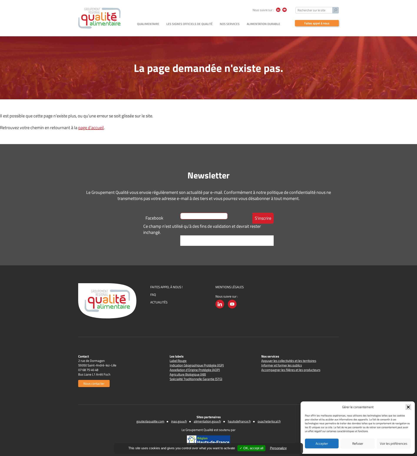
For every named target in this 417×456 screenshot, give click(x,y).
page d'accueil (91, 127)
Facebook (154, 218)
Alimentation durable (263, 24)
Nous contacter (93, 383)
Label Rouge (178, 360)
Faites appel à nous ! (166, 287)
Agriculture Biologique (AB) (188, 374)
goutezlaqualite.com (150, 421)
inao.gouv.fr (179, 421)
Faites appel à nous (316, 23)
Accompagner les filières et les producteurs (290, 369)
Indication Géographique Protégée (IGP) (197, 365)
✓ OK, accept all (251, 448)
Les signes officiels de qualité (189, 24)
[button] (408, 407)
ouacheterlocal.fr (269, 421)
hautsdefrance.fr (239, 421)
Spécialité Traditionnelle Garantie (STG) (196, 378)
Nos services (230, 24)
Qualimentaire (148, 24)
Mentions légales (229, 287)
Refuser (357, 443)
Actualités (158, 302)
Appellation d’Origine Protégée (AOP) (195, 369)
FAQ (153, 294)
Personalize (278, 448)
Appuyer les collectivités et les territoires (288, 360)
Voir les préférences (393, 443)
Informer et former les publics (281, 365)
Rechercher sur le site (311, 10)
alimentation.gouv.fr (207, 421)
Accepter (322, 443)
